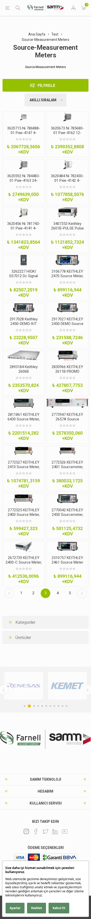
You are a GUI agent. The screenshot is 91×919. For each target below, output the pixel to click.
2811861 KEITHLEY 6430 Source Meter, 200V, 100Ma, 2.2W (24, 419)
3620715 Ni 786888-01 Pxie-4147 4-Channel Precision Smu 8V (23, 135)
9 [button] (58, 706)
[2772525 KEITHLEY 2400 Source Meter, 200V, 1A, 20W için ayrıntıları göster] (23, 499)
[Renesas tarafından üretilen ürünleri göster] (23, 686)
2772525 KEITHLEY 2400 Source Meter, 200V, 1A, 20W (24, 514)
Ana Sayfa (36, 34)
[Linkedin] (55, 831)
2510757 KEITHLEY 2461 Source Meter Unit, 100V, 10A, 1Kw (67, 562)
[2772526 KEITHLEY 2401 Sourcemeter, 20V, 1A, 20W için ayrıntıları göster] (67, 451)
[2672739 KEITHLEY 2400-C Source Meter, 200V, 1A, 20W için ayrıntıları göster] (23, 546)
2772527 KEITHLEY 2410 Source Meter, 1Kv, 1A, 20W (24, 467)
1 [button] (24, 706)
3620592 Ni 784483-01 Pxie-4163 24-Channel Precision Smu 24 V (23, 183)
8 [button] (54, 706)
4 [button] (38, 706)
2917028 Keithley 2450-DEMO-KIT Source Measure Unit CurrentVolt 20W (23, 326)
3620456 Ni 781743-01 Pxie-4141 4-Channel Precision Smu (23, 230)
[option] (24, 685)
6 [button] (46, 706)
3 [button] (34, 706)
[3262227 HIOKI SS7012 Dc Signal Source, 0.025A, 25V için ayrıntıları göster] (23, 260)
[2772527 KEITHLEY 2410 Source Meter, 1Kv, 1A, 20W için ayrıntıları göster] (23, 451)
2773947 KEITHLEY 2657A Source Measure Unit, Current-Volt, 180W (67, 421)
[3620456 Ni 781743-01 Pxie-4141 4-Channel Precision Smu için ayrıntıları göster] (23, 212)
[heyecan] (45, 831)
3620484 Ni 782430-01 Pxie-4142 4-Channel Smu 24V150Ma (67, 183)
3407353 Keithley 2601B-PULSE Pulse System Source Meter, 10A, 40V (67, 230)
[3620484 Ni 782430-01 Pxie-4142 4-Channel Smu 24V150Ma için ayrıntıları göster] (67, 164)
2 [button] (29, 706)
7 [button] (50, 706)
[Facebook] (36, 831)
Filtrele (46, 85)
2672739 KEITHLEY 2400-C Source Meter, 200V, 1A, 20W (24, 562)
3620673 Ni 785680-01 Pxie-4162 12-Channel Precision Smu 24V (67, 135)
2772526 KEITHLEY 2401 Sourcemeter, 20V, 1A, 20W (67, 467)
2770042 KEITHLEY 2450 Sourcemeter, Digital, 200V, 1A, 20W (67, 514)
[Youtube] (65, 831)
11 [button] (66, 706)
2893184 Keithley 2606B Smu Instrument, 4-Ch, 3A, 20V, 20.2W (24, 374)
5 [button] (42, 706)
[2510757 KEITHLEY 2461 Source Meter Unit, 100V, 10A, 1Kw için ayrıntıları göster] (67, 546)
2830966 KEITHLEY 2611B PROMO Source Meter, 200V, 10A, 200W (67, 374)
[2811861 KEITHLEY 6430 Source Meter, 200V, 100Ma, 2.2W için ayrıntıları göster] (23, 403)
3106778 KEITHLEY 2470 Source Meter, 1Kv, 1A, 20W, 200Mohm (67, 278)
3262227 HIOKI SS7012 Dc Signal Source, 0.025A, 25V (23, 276)
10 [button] (62, 706)
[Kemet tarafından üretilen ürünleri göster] (67, 686)
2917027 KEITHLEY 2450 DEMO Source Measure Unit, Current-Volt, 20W (67, 326)
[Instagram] (26, 831)
